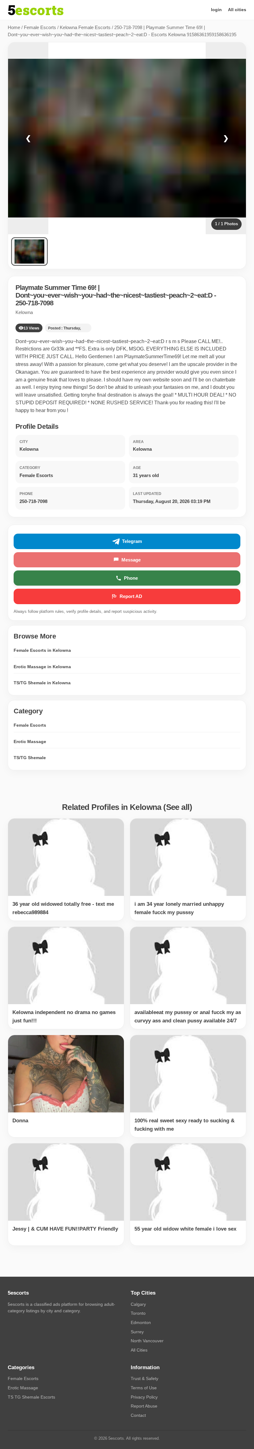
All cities (237, 9)
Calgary (138, 1304)
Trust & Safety (144, 1378)
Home (14, 27)
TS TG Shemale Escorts (31, 1397)
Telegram (132, 541)
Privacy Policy (144, 1397)
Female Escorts (40, 27)
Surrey (137, 1331)
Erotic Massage (30, 741)
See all (178, 807)
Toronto (138, 1313)
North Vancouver (147, 1340)
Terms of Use (144, 1387)
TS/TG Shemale (30, 757)
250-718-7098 (34, 303)
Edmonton (141, 1322)
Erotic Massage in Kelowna (42, 666)
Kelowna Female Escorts (85, 27)
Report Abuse (144, 1406)
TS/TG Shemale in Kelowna (42, 682)
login (216, 9)
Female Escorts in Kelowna (42, 650)
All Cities (139, 1350)
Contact (138, 1415)
